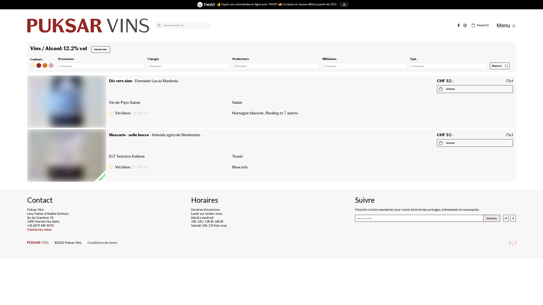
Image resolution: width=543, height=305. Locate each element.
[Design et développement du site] (512, 244)
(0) (483, 25)
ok (344, 4)
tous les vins (100, 49)
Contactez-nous (39, 229)
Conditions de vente (102, 242)
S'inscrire (491, 218)
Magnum (497, 66)
